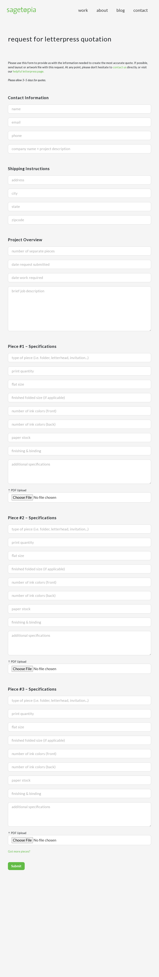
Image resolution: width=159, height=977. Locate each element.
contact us (119, 67)
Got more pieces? (19, 851)
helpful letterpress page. (28, 71)
